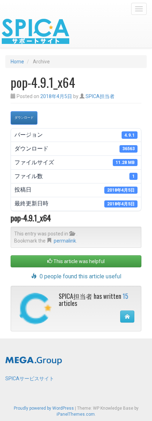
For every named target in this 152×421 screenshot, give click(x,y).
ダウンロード (24, 117)
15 (125, 296)
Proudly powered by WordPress (44, 408)
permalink (65, 241)
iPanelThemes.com (76, 414)
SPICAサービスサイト (29, 378)
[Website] (127, 317)
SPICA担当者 (100, 96)
